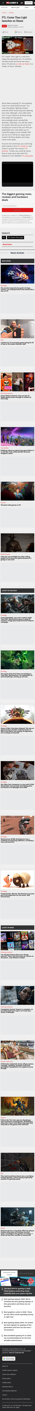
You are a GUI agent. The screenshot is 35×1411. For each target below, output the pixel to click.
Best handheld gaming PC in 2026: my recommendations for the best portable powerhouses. (17, 1338)
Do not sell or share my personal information (16, 1399)
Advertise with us (7, 1387)
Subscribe (29, 3)
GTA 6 (26, 7)
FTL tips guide (27, 156)
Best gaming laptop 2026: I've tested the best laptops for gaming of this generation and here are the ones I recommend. (18, 1326)
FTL (4, 238)
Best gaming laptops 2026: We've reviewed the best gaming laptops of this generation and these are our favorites (18, 1302)
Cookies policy (6, 1382)
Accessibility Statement (9, 1391)
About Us (5, 1366)
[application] (17, 172)
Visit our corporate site (16, 1352)
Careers (4, 1395)
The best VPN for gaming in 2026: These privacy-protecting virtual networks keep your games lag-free (18, 1291)
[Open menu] (3, 3)
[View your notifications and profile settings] (17, 3)
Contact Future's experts (9, 1370)
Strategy (11, 12)
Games (4, 12)
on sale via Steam (23, 64)
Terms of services (24, 215)
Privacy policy (6, 1378)
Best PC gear (15, 7)
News (4, 26)
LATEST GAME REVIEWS (25, 1273)
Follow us (19, 32)
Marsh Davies (13, 25)
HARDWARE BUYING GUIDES (9, 1274)
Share (6, 32)
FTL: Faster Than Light (15, 238)
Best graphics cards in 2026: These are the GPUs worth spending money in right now (18, 1314)
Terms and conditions (9, 1374)
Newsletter (29, 32)
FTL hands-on (23, 146)
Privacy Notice (26, 217)
